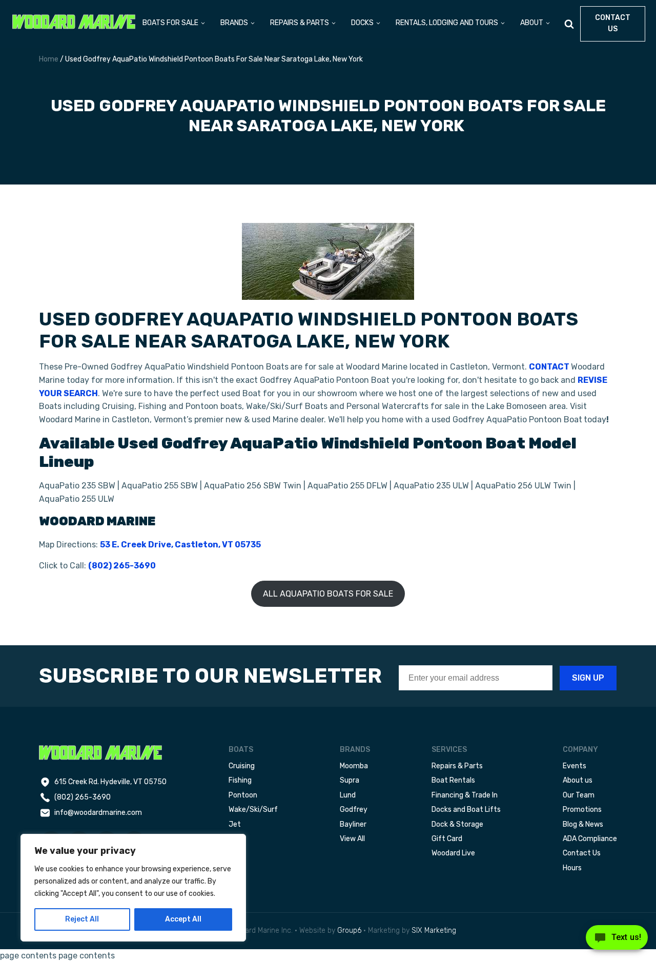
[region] (133, 887)
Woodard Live (453, 853)
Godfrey (353, 809)
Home (48, 59)
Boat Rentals (453, 780)
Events (574, 766)
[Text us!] (617, 940)
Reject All (82, 919)
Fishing (240, 780)
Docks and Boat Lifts (466, 809)
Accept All (183, 919)
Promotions (582, 809)
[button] (174, 24)
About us (577, 780)
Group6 (349, 930)
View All (352, 838)
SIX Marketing (434, 930)
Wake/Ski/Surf (253, 809)
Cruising (242, 766)
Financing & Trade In (465, 795)
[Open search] (569, 23)
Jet (235, 824)
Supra (349, 780)
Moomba (354, 766)
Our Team (578, 795)
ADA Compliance (590, 838)
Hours (572, 868)
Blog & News (583, 824)
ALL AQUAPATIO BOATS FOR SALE (328, 594)
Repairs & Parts (457, 766)
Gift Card (447, 838)
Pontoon (243, 795)
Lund (348, 795)
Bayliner (353, 824)
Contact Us (582, 853)
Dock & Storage (457, 824)
